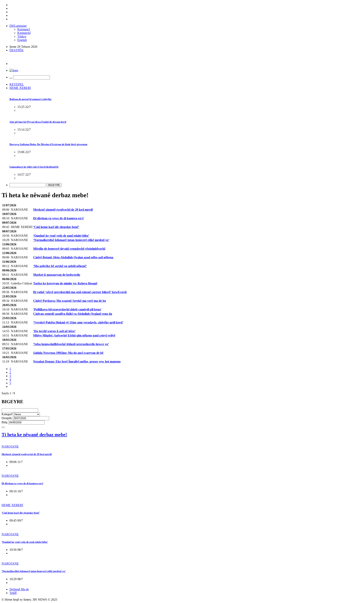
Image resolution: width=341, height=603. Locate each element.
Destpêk (7, 418)
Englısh (22, 40)
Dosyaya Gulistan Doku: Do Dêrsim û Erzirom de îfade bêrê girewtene (48, 144)
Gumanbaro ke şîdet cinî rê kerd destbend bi (33, 166)
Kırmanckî (24, 33)
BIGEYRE (54, 185)
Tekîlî (13, 593)
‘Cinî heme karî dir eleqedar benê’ (21, 512)
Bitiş (4, 422)
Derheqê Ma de (19, 589)
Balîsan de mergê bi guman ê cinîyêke (30, 99)
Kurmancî (23, 29)
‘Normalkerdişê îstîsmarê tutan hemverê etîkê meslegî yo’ (34, 571)
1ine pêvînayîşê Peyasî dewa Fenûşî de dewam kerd (37, 121)
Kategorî (7, 414)
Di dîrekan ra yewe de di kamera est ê (22, 483)
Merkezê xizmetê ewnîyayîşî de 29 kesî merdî (27, 454)
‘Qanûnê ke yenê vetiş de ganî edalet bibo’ (25, 541)
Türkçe (21, 36)
